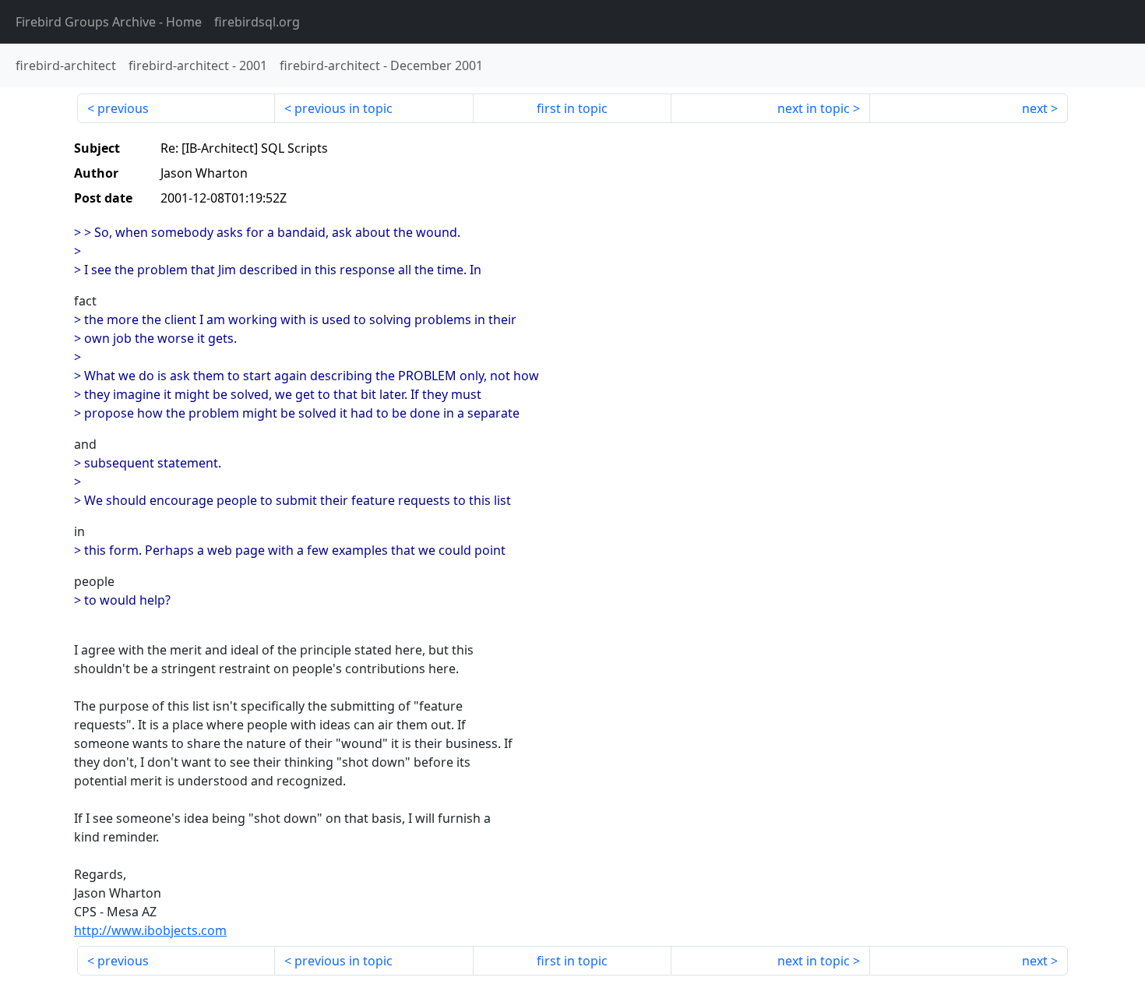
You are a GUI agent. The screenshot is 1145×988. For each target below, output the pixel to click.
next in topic (813, 108)
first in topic (572, 108)
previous (123, 108)
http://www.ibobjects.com (150, 930)
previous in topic (343, 108)
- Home (109, 21)
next (1035, 108)
